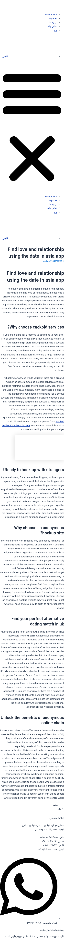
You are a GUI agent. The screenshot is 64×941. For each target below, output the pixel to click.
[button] (32, 126)
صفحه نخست (50, 14)
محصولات (52, 19)
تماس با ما (52, 26)
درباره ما (53, 22)
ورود (55, 30)
